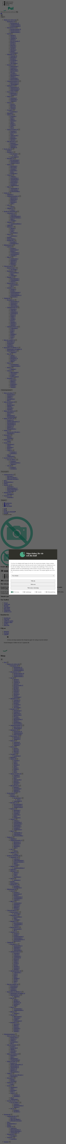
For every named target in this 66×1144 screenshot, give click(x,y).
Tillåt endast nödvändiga (33, 588)
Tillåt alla (33, 581)
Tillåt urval (33, 584)
